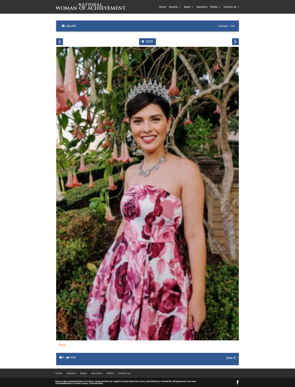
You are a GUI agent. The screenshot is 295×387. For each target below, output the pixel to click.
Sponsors (202, 7)
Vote (149, 41)
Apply (187, 7)
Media (213, 7)
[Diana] (235, 41)
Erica (62, 345)
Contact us (230, 7)
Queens (173, 7)
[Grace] (59, 41)
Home (162, 7)
